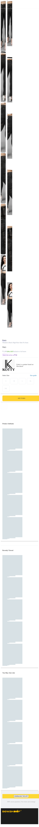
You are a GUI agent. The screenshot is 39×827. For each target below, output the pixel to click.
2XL (6, 388)
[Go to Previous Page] (2, 4)
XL (31, 381)
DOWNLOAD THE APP (21, 796)
